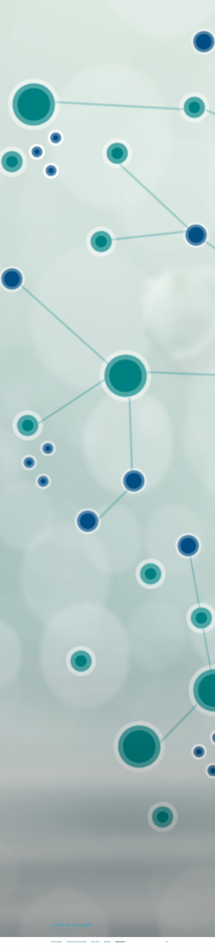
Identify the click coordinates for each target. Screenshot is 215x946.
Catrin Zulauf (71, 925)
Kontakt (107, 942)
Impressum (120, 942)
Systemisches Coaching (76, 942)
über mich (95, 942)
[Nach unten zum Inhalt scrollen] (167, 941)
